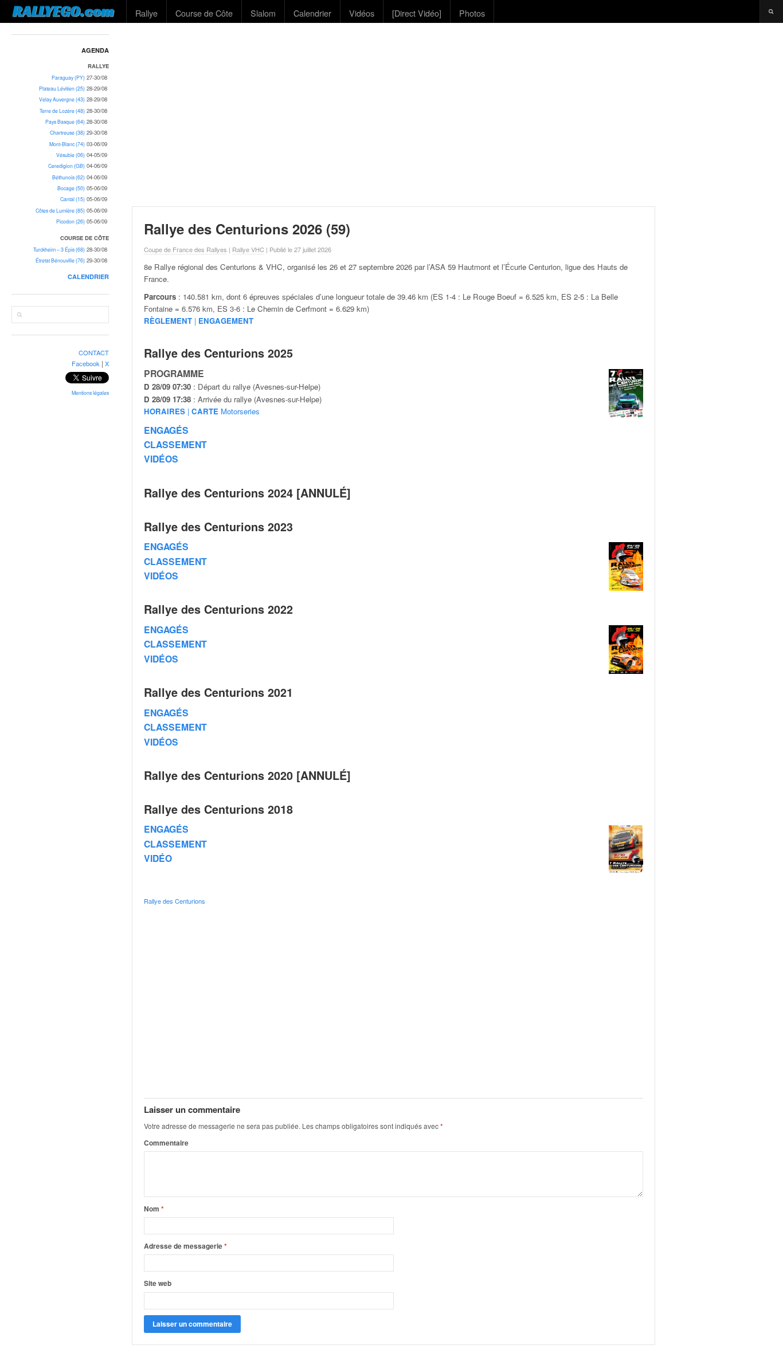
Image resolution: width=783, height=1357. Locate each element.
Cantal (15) (72, 199)
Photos (472, 13)
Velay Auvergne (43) (62, 99)
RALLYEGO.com (63, 11)
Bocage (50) (71, 188)
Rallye (146, 13)
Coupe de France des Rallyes (185, 249)
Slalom (263, 13)
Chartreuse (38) (67, 132)
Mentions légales (90, 393)
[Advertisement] (452, 114)
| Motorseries (202, 411)
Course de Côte (204, 13)
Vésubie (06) (70, 155)
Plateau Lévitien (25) (62, 88)
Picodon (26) (70, 221)
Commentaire (166, 1143)
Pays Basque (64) (65, 121)
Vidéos (361, 13)
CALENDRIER (88, 276)
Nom (154, 1208)
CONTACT (94, 352)
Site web (157, 1283)
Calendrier (312, 13)
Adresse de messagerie (185, 1246)
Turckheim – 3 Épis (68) (59, 249)
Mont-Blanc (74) (67, 144)
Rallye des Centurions (174, 900)
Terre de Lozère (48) (62, 111)
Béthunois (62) (68, 177)
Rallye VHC (248, 249)
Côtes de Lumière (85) (60, 210)
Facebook (86, 363)
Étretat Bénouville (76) (60, 260)
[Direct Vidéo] (416, 13)
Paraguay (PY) (68, 77)
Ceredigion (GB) (66, 166)
